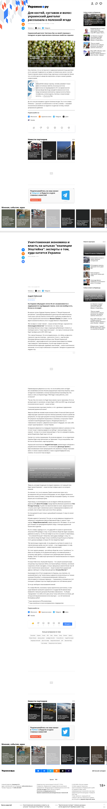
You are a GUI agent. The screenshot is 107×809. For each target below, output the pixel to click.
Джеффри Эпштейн (50, 638)
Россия (43, 635)
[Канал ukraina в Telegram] (50, 770)
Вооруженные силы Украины (55, 643)
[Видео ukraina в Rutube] (69, 770)
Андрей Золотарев (69, 638)
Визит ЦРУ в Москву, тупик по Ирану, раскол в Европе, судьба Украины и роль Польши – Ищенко (98, 53)
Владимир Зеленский (35, 640)
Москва (55, 635)
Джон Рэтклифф (45, 640)
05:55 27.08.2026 (31, 256)
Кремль (70, 635)
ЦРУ (62, 640)
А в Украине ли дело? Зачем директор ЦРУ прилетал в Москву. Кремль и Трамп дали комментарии (97, 38)
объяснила (46, 96)
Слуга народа (44, 643)
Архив (52, 779)
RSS (56, 779)
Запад (60, 635)
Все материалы (31, 299)
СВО (48, 635)
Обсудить (67, 624)
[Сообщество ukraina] (44, 770)
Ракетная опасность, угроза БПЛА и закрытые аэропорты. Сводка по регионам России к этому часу (94, 22)
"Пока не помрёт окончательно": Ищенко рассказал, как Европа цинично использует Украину (97, 45)
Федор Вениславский (55, 640)
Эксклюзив (32, 635)
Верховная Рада (68, 640)
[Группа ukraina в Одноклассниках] (57, 770)
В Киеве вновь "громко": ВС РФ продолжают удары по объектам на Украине (98, 328)
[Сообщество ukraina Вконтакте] (38, 770)
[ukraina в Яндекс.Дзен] (63, 770)
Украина (38, 635)
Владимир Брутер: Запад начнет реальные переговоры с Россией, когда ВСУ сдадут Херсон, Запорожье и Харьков (98, 30)
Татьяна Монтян (59, 638)
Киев (51, 635)
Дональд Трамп (41, 638)
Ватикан (65, 635)
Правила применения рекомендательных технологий (52, 792)
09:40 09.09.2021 (31, 23)
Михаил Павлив (32, 638)
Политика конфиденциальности (46, 791)
